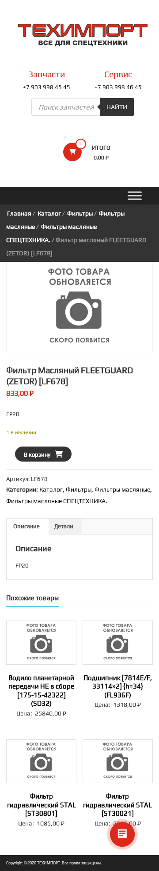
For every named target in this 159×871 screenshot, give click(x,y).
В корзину (37, 454)
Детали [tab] (63, 526)
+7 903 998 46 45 (118, 87)
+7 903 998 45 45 (46, 87)
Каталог (49, 213)
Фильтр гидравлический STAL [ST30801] (41, 804)
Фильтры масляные (122, 489)
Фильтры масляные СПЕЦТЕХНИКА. (56, 500)
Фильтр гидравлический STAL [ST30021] (117, 804)
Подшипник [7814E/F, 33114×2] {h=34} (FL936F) (117, 686)
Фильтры (80, 213)
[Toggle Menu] (135, 196)
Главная (19, 213)
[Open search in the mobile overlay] (82, 107)
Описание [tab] (26, 526)
